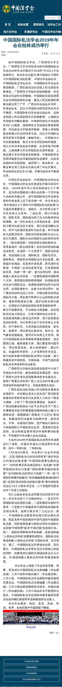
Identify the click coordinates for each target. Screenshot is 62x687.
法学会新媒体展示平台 (32, 679)
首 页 (8, 24)
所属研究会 (31, 31)
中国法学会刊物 (51, 31)
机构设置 (23, 24)
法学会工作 (54, 24)
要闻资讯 (38, 24)
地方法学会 (10, 31)
